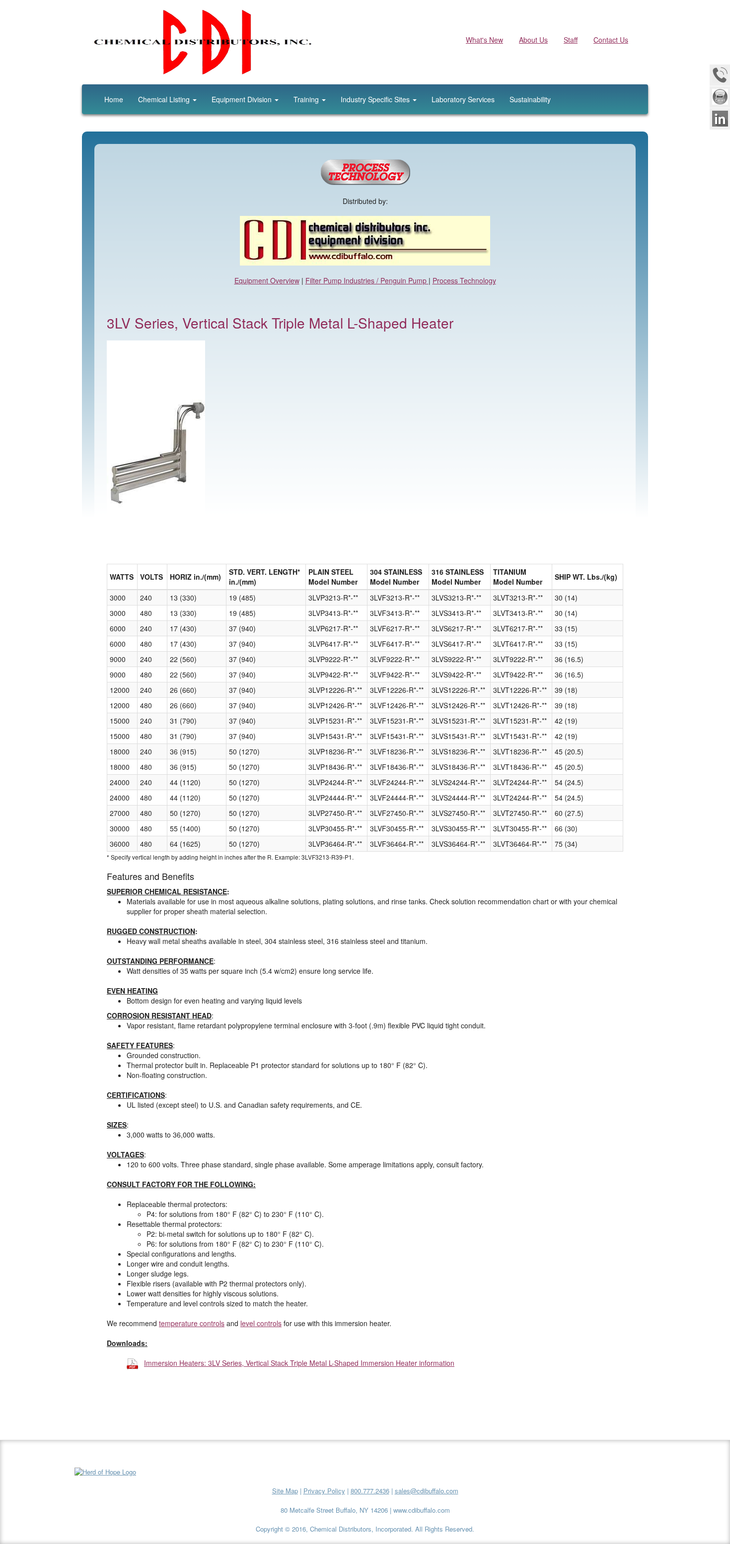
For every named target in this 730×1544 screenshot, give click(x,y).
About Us (533, 40)
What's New (484, 40)
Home (113, 99)
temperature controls (191, 1323)
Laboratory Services (463, 99)
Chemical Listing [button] (165, 99)
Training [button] (307, 99)
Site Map (285, 1490)
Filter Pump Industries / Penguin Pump (367, 280)
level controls (261, 1323)
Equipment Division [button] (243, 99)
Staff (571, 40)
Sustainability (530, 99)
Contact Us (610, 40)
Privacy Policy (324, 1490)
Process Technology (464, 280)
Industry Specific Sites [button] (376, 99)
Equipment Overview (266, 280)
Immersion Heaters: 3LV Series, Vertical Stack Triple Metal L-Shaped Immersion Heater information (299, 1363)
